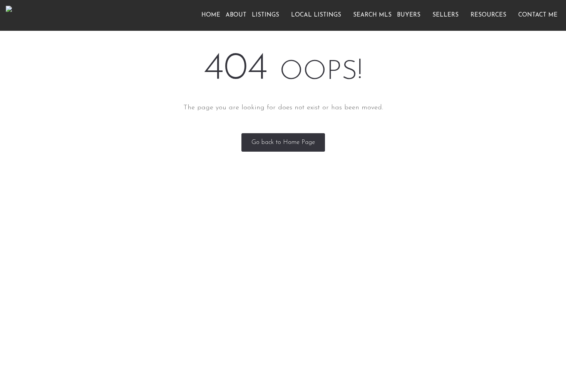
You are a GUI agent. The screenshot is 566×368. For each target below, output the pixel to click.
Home (210, 15)
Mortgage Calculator (316, 260)
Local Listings (317, 15)
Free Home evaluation (204, 296)
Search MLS (372, 15)
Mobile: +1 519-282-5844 (441, 268)
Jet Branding (380, 327)
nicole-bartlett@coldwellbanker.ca (453, 292)
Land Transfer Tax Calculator (325, 284)
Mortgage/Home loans (205, 271)
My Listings (190, 248)
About (236, 15)
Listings (266, 15)
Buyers (409, 15)
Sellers (446, 15)
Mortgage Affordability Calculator (332, 271)
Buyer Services (194, 260)
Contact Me (538, 15)
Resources (489, 15)
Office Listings (307, 248)
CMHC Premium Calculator (323, 296)
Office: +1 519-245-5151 (440, 280)
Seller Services (194, 284)
